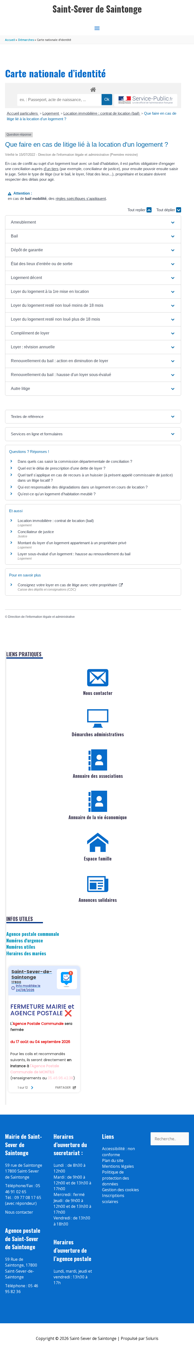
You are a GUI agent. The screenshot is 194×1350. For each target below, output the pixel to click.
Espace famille (98, 858)
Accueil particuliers (23, 113)
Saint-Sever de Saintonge (97, 8)
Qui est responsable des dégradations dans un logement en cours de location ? (83, 487)
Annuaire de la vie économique (97, 817)
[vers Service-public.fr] (145, 100)
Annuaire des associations (98, 776)
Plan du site (113, 1160)
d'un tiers (51, 169)
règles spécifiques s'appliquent (81, 198)
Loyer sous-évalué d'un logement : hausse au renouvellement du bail (74, 554)
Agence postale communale (32, 933)
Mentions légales (118, 1166)
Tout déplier (166, 210)
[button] (93, 222)
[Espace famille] (97, 842)
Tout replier (137, 210)
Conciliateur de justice (36, 532)
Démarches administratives (98, 734)
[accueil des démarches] (93, 89)
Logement (51, 113)
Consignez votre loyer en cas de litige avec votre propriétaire (68, 585)
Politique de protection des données (115, 1178)
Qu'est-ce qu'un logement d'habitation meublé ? (56, 494)
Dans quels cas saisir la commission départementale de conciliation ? (75, 461)
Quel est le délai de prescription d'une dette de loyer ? (61, 468)
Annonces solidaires (98, 900)
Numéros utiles (20, 946)
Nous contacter (97, 693)
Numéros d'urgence (24, 940)
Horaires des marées (26, 953)
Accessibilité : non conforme (118, 1151)
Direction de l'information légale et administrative (41, 617)
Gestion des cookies (120, 1189)
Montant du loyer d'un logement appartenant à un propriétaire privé (72, 543)
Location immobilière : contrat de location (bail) (101, 113)
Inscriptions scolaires (113, 1198)
